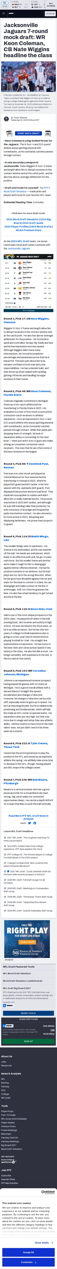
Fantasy (5, 1086)
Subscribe (6, 1176)
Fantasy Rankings (10, 1141)
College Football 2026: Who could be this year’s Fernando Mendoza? (26, 864)
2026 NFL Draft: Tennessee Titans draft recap (29, 897)
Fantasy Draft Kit (9, 1138)
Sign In (50, 14)
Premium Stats (8, 1126)
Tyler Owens (38, 743)
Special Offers (8, 1179)
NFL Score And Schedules (14, 1119)
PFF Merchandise (9, 1183)
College (5, 1094)
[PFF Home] (11, 13)
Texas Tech (11, 747)
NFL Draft (6, 1098)
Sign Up (28, 1041)
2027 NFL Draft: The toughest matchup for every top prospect (27, 839)
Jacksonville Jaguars (19, 248)
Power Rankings (9, 1130)
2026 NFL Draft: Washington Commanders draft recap (26, 890)
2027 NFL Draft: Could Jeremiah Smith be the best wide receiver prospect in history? (27, 873)
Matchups (6, 1134)
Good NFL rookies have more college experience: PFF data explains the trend (23, 847)
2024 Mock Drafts (41, 226)
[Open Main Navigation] (3, 14)
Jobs (3, 1062)
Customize (27, 1262)
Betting (5, 1083)
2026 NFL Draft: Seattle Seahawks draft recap (29, 911)
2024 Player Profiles (16, 226)
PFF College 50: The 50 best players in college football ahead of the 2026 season (28, 856)
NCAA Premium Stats (28, 230)
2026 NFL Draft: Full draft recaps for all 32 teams (24, 881)
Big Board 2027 (8, 1145)
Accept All (28, 1252)
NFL (5, 3)
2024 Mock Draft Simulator (22, 219)
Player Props (7, 1111)
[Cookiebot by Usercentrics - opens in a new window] (41, 1192)
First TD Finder (8, 1115)
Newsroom (6, 1065)
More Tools (28, 1013)
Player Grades (8, 1123)
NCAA (5, 6)
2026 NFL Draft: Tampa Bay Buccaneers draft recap (25, 903)
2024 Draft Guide (32, 223)
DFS (3, 1090)
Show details (42, 1242)
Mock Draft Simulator (11, 1149)
